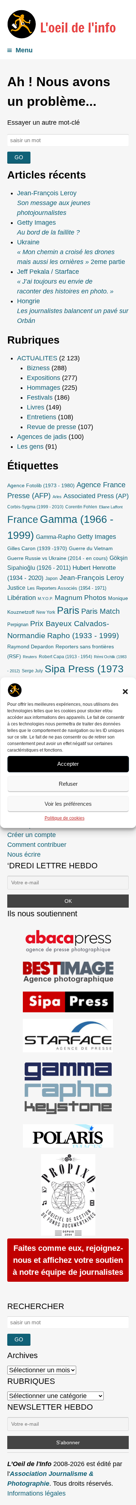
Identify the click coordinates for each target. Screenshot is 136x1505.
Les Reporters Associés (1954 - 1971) (66, 588)
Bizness (38, 368)
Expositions (43, 377)
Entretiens (41, 417)
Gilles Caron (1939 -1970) (37, 548)
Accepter (68, 764)
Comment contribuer (36, 844)
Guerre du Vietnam (91, 548)
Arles (57, 497)
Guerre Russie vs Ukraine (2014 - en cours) (57, 558)
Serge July (32, 670)
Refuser (68, 784)
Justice (16, 588)
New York (45, 612)
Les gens (30, 446)
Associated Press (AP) (96, 496)
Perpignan (17, 624)
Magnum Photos (80, 597)
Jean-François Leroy (91, 577)
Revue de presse (51, 427)
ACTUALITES (37, 358)
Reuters (30, 657)
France (22, 519)
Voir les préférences (68, 804)
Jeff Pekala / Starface (65, 281)
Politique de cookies (65, 818)
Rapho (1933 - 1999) (83, 635)
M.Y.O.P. (45, 598)
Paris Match (100, 611)
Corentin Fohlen (81, 506)
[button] (125, 691)
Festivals (40, 397)
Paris (68, 610)
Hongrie (72, 310)
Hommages (43, 387)
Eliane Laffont (111, 507)
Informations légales (36, 1493)
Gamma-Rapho (55, 537)
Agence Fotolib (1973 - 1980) (41, 485)
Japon (51, 578)
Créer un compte (31, 834)
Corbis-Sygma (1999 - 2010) (35, 506)
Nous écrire (24, 854)
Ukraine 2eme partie (71, 252)
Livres (35, 407)
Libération (21, 597)
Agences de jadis (42, 436)
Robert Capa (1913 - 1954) (65, 656)
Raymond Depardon (30, 646)
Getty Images (96, 536)
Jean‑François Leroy (53, 202)
